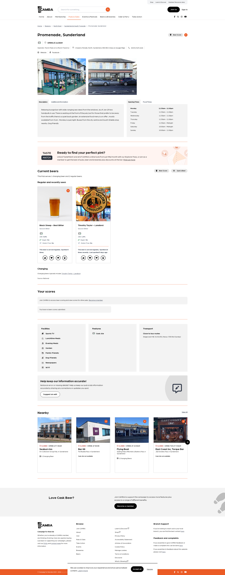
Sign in (185, 9)
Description (43, 102)
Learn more (83, 571)
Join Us (173, 9)
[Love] (51, 258)
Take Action (80, 543)
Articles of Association (123, 543)
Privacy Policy (120, 536)
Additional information (59, 102)
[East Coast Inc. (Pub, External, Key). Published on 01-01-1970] (170, 445)
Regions (48, 26)
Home (40, 26)
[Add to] (186, 35)
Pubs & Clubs (80, 539)
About (78, 532)
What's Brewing (121, 561)
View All (185, 412)
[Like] (45, 258)
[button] (187, 442)
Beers (78, 554)
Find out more (129, 160)
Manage (150, 569)
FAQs (45, 543)
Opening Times (133, 102)
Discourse (118, 557)
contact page (56, 543)
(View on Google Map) (117, 48)
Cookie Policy (120, 547)
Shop (151, 2)
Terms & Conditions (122, 554)
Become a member (96, 300)
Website (43, 52)
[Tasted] (64, 258)
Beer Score (177, 35)
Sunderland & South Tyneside (75, 26)
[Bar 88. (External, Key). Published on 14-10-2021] (93, 445)
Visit (77, 536)
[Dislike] (58, 258)
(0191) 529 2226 (137, 48)
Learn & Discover (161, 2)
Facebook (55, 52)
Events (78, 547)
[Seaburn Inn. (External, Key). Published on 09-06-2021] (54, 445)
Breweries (80, 550)
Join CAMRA (80, 528)
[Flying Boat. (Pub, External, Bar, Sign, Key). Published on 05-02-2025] (132, 445)
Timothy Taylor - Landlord (71, 273)
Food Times (147, 102)
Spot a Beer (181, 170)
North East (58, 26)
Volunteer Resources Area (176, 2)
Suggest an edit (50, 394)
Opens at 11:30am (55, 42)
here (182, 531)
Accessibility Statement (123, 539)
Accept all (137, 569)
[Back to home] (45, 9)
